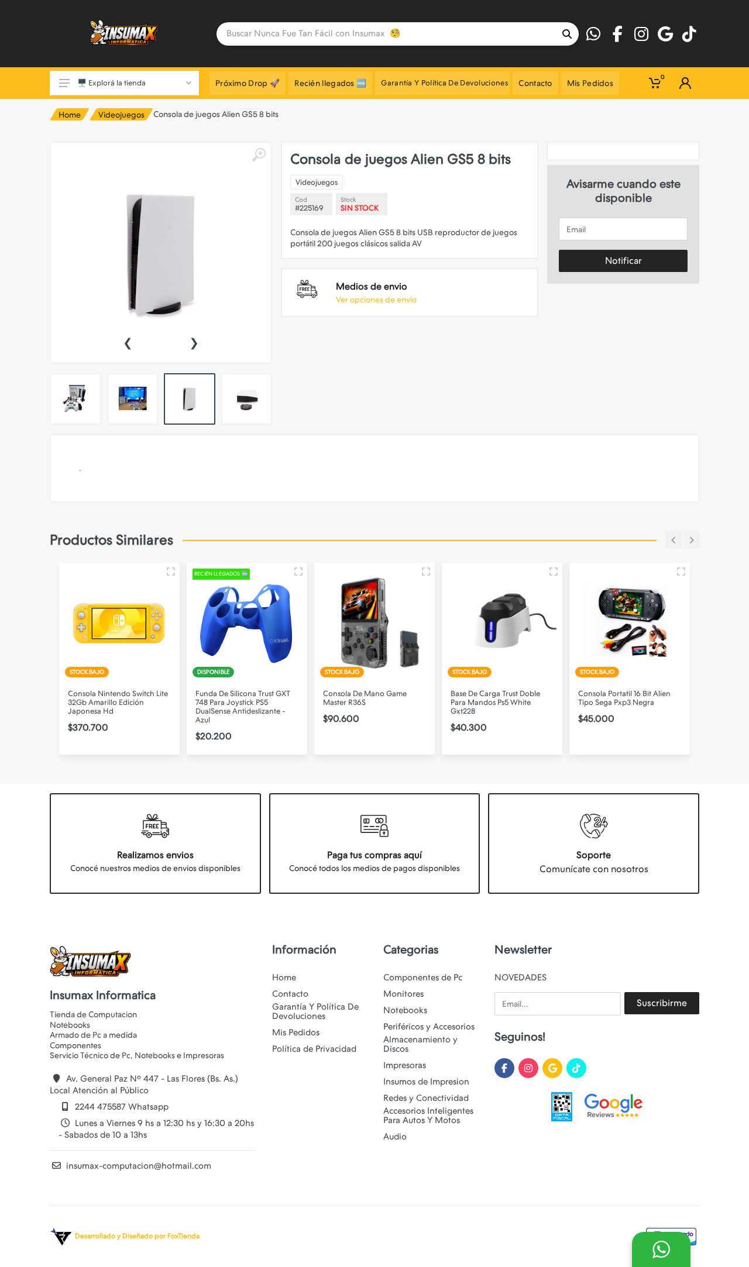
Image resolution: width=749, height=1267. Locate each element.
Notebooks (405, 1010)
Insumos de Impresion (426, 1081)
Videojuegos (121, 114)
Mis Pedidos (295, 1032)
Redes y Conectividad (426, 1098)
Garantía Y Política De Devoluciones (315, 1011)
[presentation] (127, 342)
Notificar (623, 260)
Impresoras (404, 1065)
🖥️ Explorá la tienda (111, 82)
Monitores (403, 994)
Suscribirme (662, 1002)
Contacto (290, 994)
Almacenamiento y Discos (420, 1044)
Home (70, 114)
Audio (395, 1136)
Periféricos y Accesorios (429, 1026)
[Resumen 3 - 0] (171, 571)
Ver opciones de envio (376, 299)
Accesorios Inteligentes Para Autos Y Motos (428, 1115)
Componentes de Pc (422, 977)
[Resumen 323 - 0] (298, 571)
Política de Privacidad (314, 1048)
